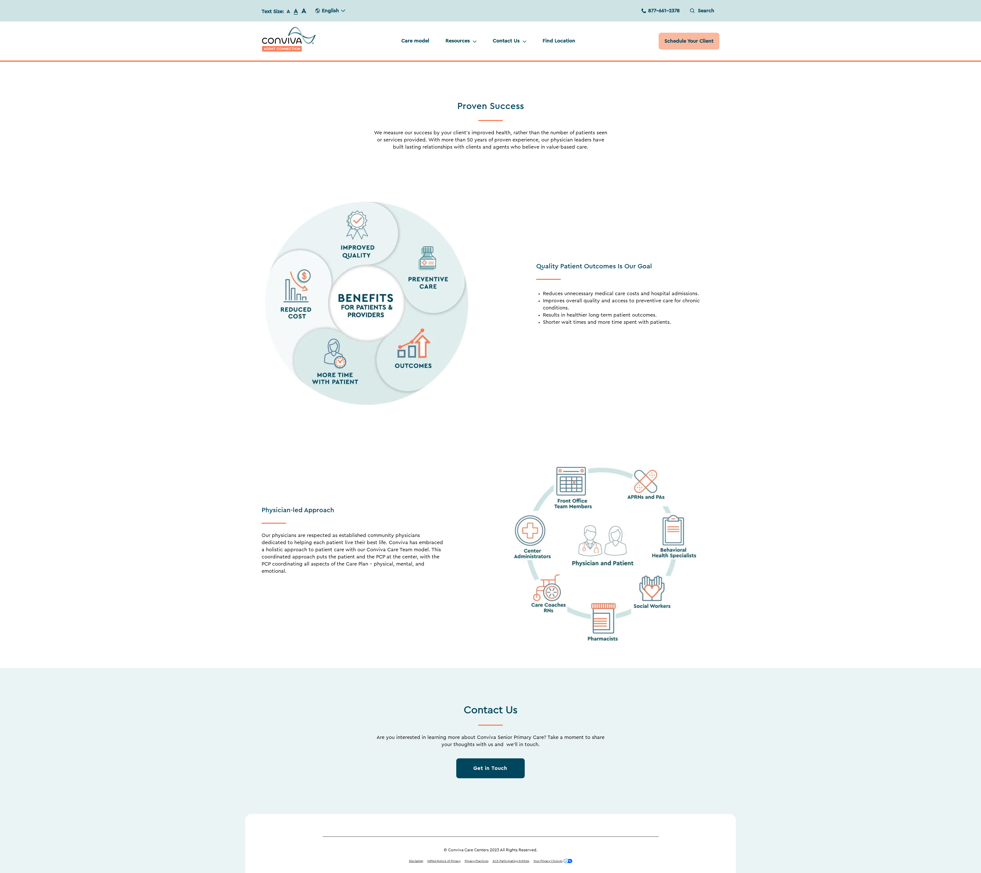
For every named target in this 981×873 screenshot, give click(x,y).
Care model (415, 40)
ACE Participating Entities (511, 861)
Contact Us (506, 40)
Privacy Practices (476, 861)
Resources (458, 40)
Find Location (559, 40)
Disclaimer (416, 861)
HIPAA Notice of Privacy (444, 861)
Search (706, 10)
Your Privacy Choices (548, 861)
